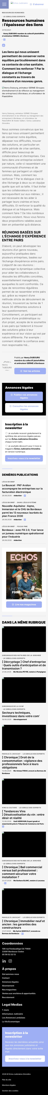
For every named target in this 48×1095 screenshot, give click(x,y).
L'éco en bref (8, 482)
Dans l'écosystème (26, 502)
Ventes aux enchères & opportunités (18, 993)
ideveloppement (20, 719)
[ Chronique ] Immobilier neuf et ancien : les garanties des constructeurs (23, 924)
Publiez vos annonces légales (25, 396)
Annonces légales (10, 982)
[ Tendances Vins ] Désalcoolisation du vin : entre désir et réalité (23, 815)
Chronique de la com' (13, 706)
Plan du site (6, 1080)
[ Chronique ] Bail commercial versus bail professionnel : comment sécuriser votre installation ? (22, 872)
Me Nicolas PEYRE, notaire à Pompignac (29, 672)
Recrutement (8, 997)
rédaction (18, 496)
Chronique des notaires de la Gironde (21, 655)
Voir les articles (31, 371)
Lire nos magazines (25, 604)
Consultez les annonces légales (26, 408)
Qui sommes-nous (10, 974)
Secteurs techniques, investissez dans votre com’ (21, 714)
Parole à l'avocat (11, 754)
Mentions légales (9, 1085)
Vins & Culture (9, 808)
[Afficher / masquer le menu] (4, 4)
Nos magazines (9, 989)
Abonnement (8, 985)
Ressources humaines (13, 13)
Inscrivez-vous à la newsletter (24, 458)
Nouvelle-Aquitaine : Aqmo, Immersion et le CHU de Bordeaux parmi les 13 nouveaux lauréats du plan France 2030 (22, 511)
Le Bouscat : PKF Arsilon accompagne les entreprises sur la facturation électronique (22, 489)
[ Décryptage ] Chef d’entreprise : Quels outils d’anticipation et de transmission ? (24, 665)
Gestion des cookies (10, 1091)
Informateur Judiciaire (12, 1014)
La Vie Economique (11, 1021)
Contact (6, 978)
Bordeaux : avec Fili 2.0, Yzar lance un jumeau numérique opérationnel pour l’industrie (23, 533)
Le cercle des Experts (14, 17)
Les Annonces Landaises (13, 1017)
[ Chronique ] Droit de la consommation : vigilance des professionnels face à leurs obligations (22, 762)
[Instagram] (10, 961)
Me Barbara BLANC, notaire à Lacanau (29, 881)
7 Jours (5, 1010)
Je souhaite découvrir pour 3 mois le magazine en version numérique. (23, 449)
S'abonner (38, 4)
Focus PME (22, 526)
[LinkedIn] (4, 961)
